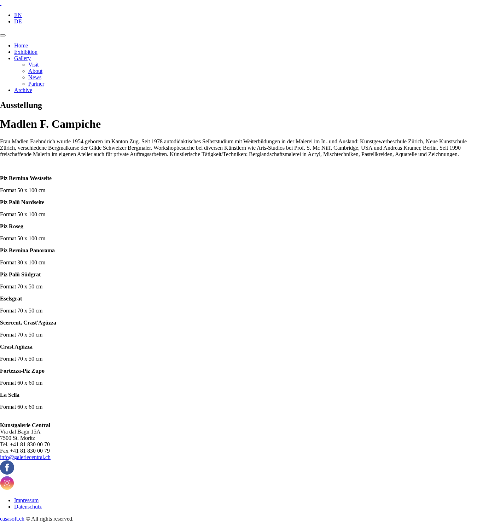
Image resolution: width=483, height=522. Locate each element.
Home (21, 45)
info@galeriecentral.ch (25, 457)
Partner (36, 84)
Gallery (22, 58)
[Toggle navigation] (3, 35)
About (35, 71)
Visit (33, 65)
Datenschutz (28, 507)
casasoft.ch (12, 519)
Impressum (26, 500)
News (34, 77)
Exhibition (25, 52)
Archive (23, 90)
